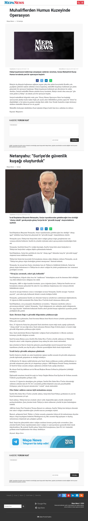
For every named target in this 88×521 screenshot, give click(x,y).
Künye (15, 495)
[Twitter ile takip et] (64, 495)
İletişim (21, 495)
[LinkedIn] (46, 80)
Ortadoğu (20, 21)
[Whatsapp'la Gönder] (50, 80)
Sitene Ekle (38, 495)
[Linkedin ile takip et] (73, 495)
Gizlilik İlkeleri (29, 495)
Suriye (19, 167)
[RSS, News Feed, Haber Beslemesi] (81, 495)
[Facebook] (37, 80)
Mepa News (10, 21)
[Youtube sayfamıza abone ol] (68, 495)
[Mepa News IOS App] (40, 507)
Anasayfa (9, 495)
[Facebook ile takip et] (60, 495)
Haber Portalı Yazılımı (45, 517)
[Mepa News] (14, 2)
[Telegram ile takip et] (77, 495)
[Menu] (82, 2)
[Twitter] (41, 80)
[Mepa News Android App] (40, 503)
